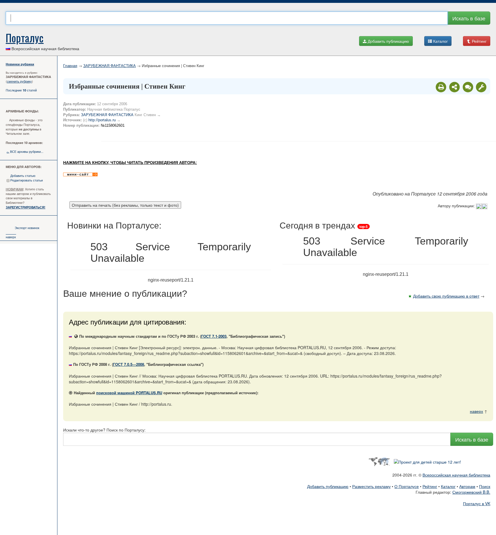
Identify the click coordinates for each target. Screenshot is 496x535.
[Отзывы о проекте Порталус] (427, 461)
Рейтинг (479, 41)
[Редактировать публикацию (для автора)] (481, 86)
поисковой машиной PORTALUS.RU (129, 392)
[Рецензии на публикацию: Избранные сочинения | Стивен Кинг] (468, 86)
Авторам (467, 486)
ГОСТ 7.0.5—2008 (128, 364)
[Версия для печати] (441, 86)
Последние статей (21, 90)
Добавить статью (22, 175)
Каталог (440, 41)
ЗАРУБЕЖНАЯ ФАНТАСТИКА (109, 65)
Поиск (484, 486)
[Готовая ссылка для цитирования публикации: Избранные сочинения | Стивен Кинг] (455, 86)
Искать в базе (468, 18)
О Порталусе (406, 486)
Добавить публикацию (388, 41)
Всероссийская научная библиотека (456, 475)
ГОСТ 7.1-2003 (213, 336)
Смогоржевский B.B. (471, 492)
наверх (11, 237)
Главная (70, 65)
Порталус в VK (476, 503)
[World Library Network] (379, 461)
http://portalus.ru (102, 120)
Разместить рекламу (371, 486)
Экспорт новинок (27, 227)
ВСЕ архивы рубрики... (26, 151)
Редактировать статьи (26, 180)
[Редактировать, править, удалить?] (481, 205)
